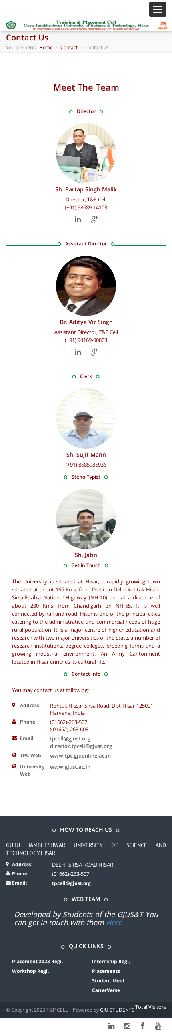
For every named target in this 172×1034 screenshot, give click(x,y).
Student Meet (108, 980)
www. (70, 767)
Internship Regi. (111, 961)
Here (114, 922)
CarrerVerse (106, 990)
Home (46, 47)
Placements (106, 971)
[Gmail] (95, 219)
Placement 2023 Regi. (37, 961)
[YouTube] (158, 1026)
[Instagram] (127, 1026)
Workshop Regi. (30, 971)
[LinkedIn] (111, 1026)
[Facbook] (143, 1026)
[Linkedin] (78, 219)
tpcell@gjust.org (71, 883)
